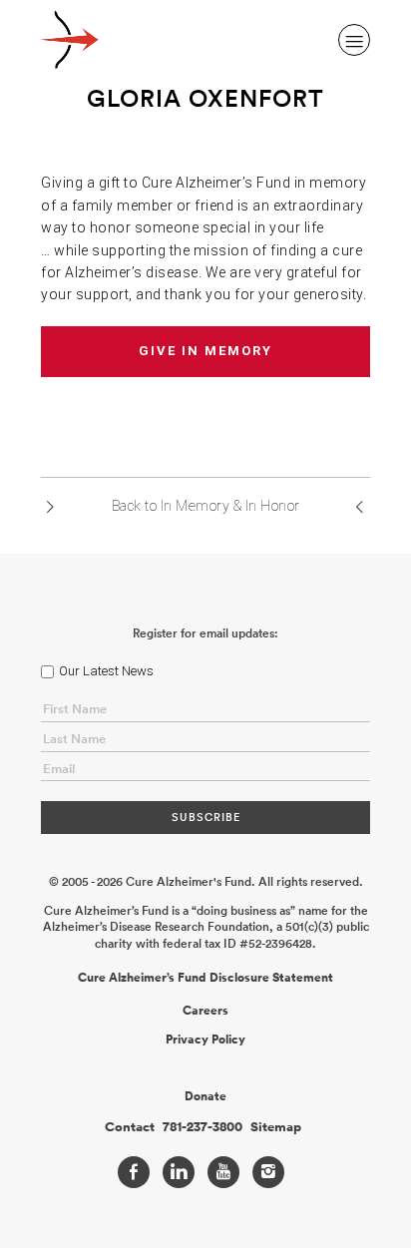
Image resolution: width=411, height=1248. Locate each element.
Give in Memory (205, 350)
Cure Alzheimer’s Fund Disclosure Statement (205, 978)
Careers (205, 1011)
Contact (130, 1127)
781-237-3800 (202, 1127)
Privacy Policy (205, 1039)
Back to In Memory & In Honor (206, 506)
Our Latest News (106, 670)
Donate (205, 1096)
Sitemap (275, 1127)
